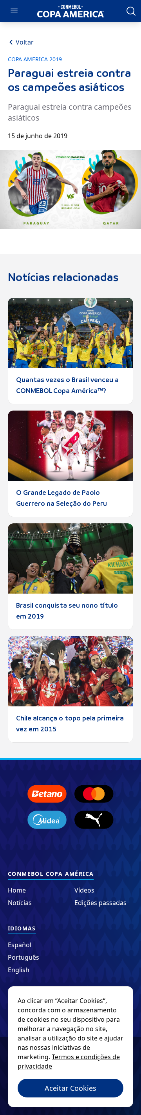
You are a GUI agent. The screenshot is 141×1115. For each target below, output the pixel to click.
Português (23, 957)
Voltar (25, 42)
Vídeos (84, 890)
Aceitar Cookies (70, 1088)
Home (17, 890)
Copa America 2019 (35, 59)
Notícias (20, 902)
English (18, 970)
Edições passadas (100, 902)
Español (19, 945)
